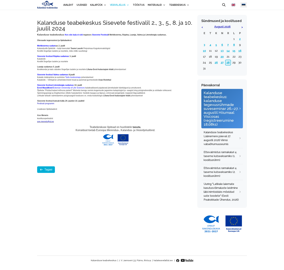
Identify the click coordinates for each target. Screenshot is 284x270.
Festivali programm (45, 103)
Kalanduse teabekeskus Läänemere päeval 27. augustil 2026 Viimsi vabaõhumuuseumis (218, 138)
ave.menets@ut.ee (45, 121)
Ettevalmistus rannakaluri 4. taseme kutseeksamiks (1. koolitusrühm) (220, 156)
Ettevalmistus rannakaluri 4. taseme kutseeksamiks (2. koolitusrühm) (220, 171)
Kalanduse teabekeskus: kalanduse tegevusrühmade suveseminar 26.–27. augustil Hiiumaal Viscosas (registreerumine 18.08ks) (221, 108)
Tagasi (48, 169)
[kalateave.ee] (47, 5)
